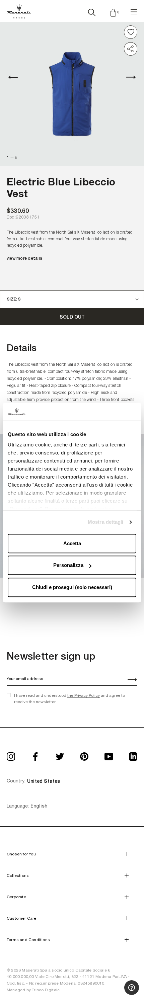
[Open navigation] (134, 11)
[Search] (92, 11)
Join (128, 680)
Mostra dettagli (106, 522)
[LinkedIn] (133, 754)
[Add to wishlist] (130, 32)
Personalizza (68, 565)
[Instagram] (11, 754)
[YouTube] (108, 754)
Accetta (72, 543)
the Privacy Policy (83, 695)
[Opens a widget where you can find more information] (114, 993)
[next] (127, 77)
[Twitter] (60, 754)
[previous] (16, 77)
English (38, 806)
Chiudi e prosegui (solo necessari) (72, 587)
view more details (24, 258)
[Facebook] (35, 754)
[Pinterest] (84, 754)
